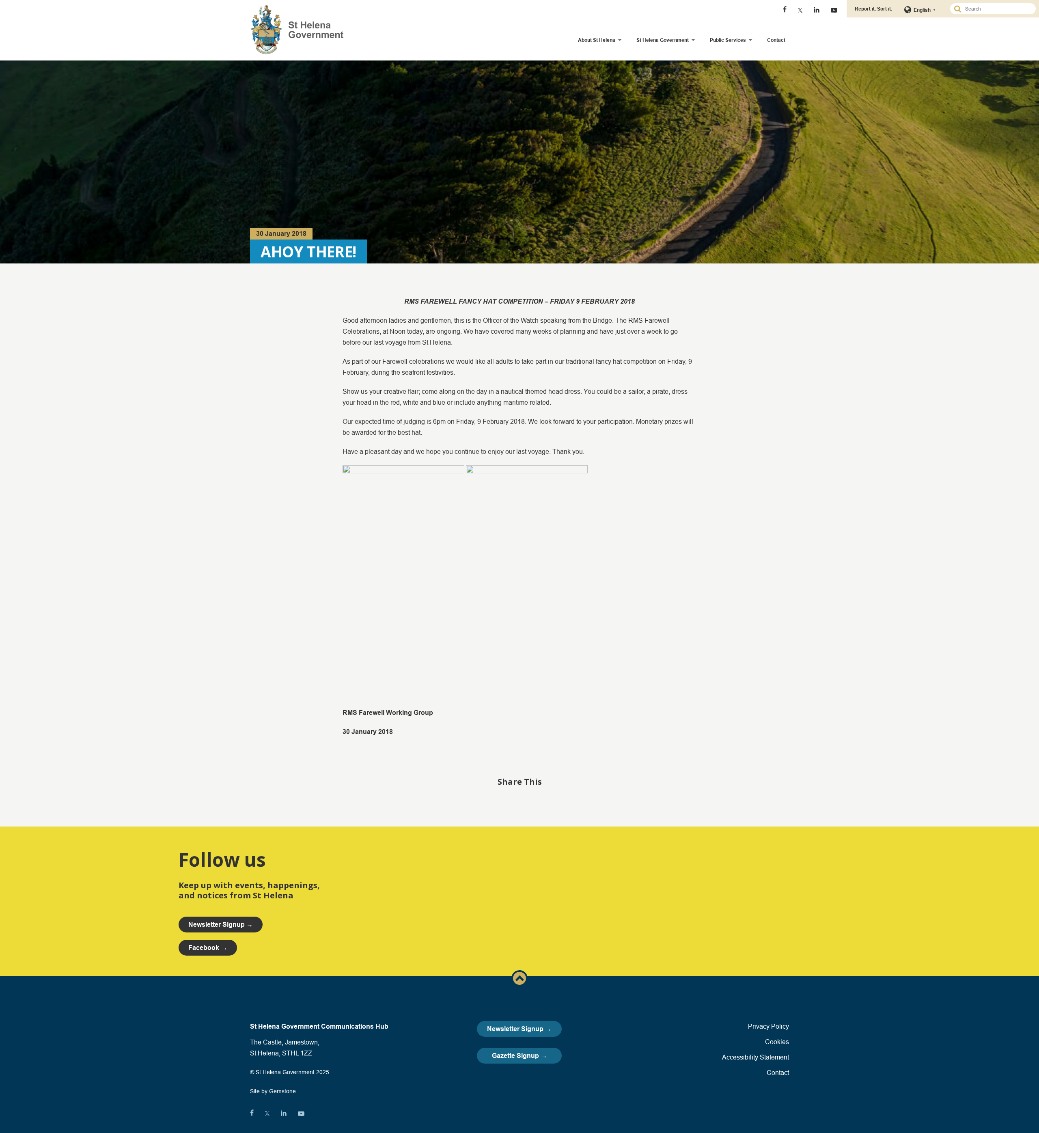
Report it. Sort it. (873, 9)
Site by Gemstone (273, 1091)
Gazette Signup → (519, 1056)
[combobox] (996, 8)
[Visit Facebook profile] (785, 10)
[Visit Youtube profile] (834, 10)
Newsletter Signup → (519, 1029)
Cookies (777, 1041)
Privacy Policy (768, 1026)
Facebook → (207, 948)
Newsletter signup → (220, 924)
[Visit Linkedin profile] (816, 10)
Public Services (728, 40)
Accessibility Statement (755, 1057)
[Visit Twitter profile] (800, 10)
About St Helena (596, 40)
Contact (776, 40)
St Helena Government (662, 40)
